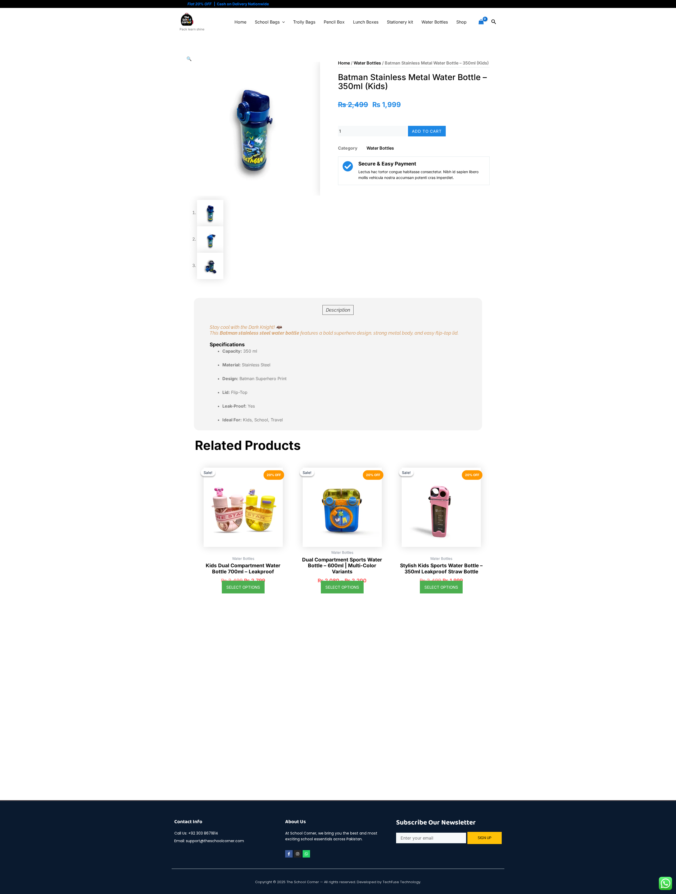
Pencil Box (334, 22)
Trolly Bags (304, 22)
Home (240, 22)
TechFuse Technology (401, 881)
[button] (282, 22)
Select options (243, 587)
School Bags (267, 22)
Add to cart (427, 131)
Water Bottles (434, 22)
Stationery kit (400, 22)
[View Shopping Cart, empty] (481, 22)
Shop (461, 22)
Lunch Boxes (365, 22)
